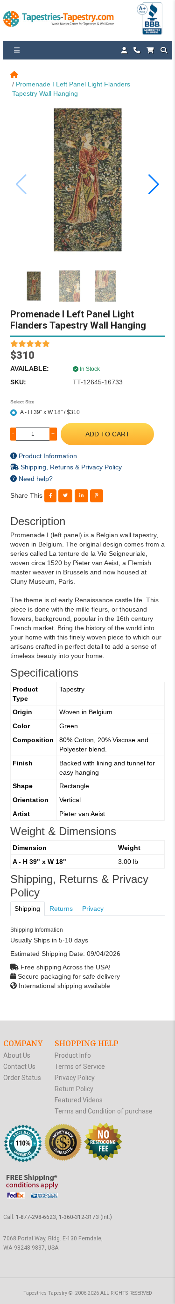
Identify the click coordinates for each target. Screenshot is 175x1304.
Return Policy (74, 1089)
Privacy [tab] (93, 908)
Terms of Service (80, 1066)
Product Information (47, 456)
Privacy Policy (75, 1077)
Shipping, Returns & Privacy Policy (70, 467)
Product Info (73, 1055)
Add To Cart (107, 434)
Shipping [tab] (27, 908)
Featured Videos (79, 1100)
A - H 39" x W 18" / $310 (50, 412)
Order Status (22, 1077)
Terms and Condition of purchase (104, 1111)
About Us (16, 1055)
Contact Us (19, 1066)
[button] (153, 184)
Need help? (35, 478)
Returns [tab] (61, 908)
